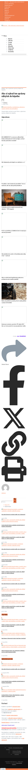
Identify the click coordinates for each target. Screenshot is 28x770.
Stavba (10, 44)
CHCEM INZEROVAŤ (16, 752)
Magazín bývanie (9, 5)
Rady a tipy (11, 48)
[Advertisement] (14, 70)
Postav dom (7, 7)
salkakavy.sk (7, 17)
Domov (3, 88)
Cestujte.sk (7, 20)
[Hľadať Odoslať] (14, 500)
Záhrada (10, 40)
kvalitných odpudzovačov (14, 709)
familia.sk (7, 12)
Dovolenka (11, 51)
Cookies (3, 769)
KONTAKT (17, 754)
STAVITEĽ (10, 49)
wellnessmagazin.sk (9, 15)
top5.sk (6, 13)
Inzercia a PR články (9, 3)
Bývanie (10, 38)
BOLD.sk (7, 8)
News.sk (7, 10)
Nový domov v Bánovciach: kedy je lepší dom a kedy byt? (14, 638)
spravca (5, 102)
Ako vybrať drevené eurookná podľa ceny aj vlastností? (13, 514)
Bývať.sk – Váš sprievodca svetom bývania (14, 2)
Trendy (10, 42)
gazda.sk (7, 18)
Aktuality (10, 46)
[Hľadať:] (9, 502)
